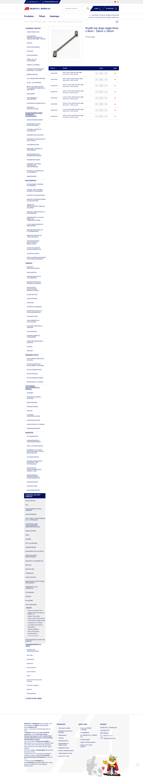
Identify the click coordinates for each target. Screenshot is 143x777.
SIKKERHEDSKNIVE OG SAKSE (33, 645)
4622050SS (54, 110)
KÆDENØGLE (31, 627)
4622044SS (54, 98)
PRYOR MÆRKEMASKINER (35, 378)
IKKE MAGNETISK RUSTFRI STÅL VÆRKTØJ (35, 640)
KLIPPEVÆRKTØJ (32, 294)
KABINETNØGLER (30, 547)
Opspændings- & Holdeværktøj (64, 744)
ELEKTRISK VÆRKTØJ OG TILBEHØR (34, 326)
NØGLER (44, 21)
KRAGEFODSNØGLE (33, 629)
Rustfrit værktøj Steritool (66, 750)
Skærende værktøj (64, 728)
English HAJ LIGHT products (86, 745)
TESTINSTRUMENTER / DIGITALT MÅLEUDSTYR (34, 248)
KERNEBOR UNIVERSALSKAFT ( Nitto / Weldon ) (36, 139)
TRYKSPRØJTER (32, 331)
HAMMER (28, 539)
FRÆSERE (30, 51)
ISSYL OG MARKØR (31, 543)
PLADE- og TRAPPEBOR (34, 82)
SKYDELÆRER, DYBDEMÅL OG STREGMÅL (35, 185)
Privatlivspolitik (85, 739)
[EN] (118, 2)
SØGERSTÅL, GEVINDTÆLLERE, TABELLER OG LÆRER (36, 206)
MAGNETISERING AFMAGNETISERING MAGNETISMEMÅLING (33, 476)
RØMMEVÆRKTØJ (32, 74)
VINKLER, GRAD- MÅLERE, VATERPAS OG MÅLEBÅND (35, 190)
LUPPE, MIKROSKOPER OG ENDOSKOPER (35, 225)
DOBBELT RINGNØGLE (34, 616)
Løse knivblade (31, 671)
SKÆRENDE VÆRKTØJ (33, 28)
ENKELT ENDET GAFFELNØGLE (36, 618)
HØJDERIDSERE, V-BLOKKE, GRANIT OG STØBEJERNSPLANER (35, 219)
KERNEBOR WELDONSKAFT (35, 135)
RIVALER (29, 43)
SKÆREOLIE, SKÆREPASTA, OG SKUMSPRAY (35, 171)
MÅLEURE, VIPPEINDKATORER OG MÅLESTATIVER (36, 200)
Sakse (28, 675)
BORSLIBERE (31, 93)
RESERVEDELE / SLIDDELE (35, 382)
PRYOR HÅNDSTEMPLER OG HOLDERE (35, 359)
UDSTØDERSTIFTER (33, 144)
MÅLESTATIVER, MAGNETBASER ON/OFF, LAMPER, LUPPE (34, 469)
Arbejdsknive (30, 659)
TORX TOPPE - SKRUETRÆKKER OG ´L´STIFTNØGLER (35, 519)
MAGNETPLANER (32, 486)
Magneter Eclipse (64, 748)
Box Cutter (30, 655)
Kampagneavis (84, 732)
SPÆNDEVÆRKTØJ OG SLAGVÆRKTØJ (34, 277)
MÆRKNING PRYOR (31, 355)
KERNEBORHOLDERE (33, 160)
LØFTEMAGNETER (32, 482)
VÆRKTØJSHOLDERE (33, 420)
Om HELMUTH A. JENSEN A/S (88, 736)
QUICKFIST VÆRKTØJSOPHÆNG (33, 267)
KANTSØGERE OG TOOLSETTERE (32, 98)
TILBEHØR (30, 393)
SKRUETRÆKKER (30, 514)
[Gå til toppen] (137, 765)
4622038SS (54, 73)
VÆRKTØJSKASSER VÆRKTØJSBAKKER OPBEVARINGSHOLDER (32, 525)
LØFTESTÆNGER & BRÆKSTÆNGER (31, 556)
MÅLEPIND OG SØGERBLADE (34, 561)
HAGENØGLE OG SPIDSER (35, 622)
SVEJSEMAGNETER (33, 457)
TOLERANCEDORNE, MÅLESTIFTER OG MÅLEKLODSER (33, 242)
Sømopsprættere (31, 693)
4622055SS (54, 116)
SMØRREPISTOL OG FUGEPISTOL (31, 587)
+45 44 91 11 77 (108, 735)
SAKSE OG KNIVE (30, 577)
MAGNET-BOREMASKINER (35, 120)
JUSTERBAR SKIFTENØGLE (35, 625)
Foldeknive (30, 663)
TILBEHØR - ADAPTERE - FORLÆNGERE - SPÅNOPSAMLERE (34, 165)
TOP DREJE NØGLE (52, 21)
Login (96, 8)
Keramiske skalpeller (33, 685)
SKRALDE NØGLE (32, 633)
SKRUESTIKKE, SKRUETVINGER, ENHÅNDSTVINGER (33, 289)
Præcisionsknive (31, 667)
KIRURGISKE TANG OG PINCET (34, 551)
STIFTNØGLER (29, 592)
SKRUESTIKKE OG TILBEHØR (35, 424)
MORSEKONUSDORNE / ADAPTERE (34, 397)
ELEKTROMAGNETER (33, 490)
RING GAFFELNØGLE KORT (35, 610)
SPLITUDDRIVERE (30, 604)
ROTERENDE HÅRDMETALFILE (36, 103)
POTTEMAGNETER (32, 436)
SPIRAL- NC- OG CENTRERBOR (32, 60)
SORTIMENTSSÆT (32, 316)
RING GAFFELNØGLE (33, 631)
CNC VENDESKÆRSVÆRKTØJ (36, 78)
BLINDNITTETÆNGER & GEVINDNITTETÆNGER (34, 282)
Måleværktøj (62, 735)
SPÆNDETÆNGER (32, 406)
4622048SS (54, 104)
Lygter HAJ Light (64, 756)
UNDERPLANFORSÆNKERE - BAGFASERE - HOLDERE (36, 69)
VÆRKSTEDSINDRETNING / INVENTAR (35, 341)
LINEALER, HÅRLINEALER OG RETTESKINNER (36, 212)
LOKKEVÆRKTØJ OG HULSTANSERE (33, 321)
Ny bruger (110, 8)
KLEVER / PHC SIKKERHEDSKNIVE (33, 650)
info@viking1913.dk (109, 738)
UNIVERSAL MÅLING (33, 253)
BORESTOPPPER (30, 531)
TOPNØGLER (29, 573)
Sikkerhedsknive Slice (65, 753)
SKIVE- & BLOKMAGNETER (35, 446)
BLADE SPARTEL (30, 500)
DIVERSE (29, 346)
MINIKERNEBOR (32, 176)
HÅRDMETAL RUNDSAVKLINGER (33, 108)
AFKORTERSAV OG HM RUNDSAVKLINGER (34, 124)
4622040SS (54, 79)
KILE (26, 505)
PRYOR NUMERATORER (34, 369)
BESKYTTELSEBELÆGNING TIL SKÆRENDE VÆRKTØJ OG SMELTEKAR (36, 88)
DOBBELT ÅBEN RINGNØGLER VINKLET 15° (36, 613)
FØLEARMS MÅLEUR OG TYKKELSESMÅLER (34, 236)
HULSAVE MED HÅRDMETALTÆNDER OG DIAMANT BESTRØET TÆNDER (36, 37)
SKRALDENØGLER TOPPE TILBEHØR (33, 509)
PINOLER (29, 410)
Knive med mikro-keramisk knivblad (34, 680)
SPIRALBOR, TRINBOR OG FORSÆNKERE (35, 149)
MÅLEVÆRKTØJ (30, 180)
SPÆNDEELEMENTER (33, 428)
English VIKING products (88, 742)
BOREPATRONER (32, 402)
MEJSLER (28, 565)
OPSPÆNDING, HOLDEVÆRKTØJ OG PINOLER (32, 387)
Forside (26, 21)
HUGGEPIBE (29, 600)
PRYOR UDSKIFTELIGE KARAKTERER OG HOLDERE (35, 364)
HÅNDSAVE (30, 302)
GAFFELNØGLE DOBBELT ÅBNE (36, 620)
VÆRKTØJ (28, 263)
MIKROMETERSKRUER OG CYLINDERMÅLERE (35, 230)
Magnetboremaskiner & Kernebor (65, 731)
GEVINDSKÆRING (32, 55)
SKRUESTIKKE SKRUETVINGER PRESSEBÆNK (34, 582)
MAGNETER (29, 433)
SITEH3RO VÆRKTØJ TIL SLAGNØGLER (34, 130)
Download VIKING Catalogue (85, 728)
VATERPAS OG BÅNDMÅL (34, 307)
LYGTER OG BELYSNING (33, 698)
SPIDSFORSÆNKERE (33, 47)
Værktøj (61, 738)
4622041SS (54, 85)
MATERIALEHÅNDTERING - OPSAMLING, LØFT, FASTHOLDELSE (35, 462)
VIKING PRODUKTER (33, 32)
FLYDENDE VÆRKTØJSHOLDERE (33, 415)
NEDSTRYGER (29, 569)
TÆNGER (28, 596)
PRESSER (30, 351)
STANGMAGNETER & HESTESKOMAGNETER (34, 441)
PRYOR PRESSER (32, 374)
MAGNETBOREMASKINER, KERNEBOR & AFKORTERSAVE (34, 114)
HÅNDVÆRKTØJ (32, 272)
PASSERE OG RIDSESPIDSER (36, 195)
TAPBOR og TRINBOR (33, 65)
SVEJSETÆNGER (32, 298)
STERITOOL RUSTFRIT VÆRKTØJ (35, 21)
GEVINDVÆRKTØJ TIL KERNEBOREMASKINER (34, 155)
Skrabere (29, 689)
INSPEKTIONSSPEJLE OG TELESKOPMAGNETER (34, 311)
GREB (27, 535)
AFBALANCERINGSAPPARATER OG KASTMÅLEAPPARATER (36, 258)
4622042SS (54, 92)
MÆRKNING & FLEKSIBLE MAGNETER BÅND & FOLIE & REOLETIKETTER (35, 451)
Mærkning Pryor (63, 741)
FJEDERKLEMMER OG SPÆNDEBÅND (33, 336)
